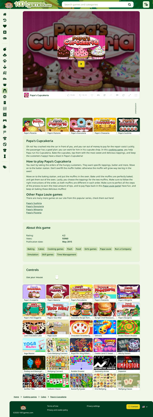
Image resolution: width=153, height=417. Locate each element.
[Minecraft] (5, 115)
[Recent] (5, 20)
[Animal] (5, 61)
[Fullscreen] (136, 95)
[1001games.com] (28, 4)
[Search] (129, 4)
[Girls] (5, 91)
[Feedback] (117, 95)
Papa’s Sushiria (34, 203)
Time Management (66, 254)
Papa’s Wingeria (34, 209)
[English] (145, 406)
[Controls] (98, 95)
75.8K (72, 94)
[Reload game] (123, 95)
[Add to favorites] (92, 95)
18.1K (83, 94)
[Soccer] (5, 144)
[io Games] (5, 97)
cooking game (115, 149)
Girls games (91, 249)
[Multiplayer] (5, 120)
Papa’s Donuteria (35, 206)
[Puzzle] (5, 126)
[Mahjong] (5, 103)
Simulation (32, 254)
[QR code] (104, 95)
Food (78, 249)
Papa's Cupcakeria (58, 397)
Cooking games (56, 249)
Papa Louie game (112, 185)
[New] (5, 32)
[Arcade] (5, 67)
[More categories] (5, 167)
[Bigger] (129, 95)
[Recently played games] (146, 4)
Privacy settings (93, 406)
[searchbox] (98, 4)
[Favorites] (5, 26)
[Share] (110, 95)
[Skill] (5, 138)
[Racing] (5, 132)
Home (16, 397)
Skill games (47, 254)
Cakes (41, 249)
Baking (31, 249)
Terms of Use (52, 406)
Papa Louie (105, 249)
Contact (134, 406)
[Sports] (5, 150)
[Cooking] (5, 85)
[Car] (5, 79)
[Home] (5, 14)
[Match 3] (5, 109)
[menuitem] (5, 14)
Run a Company (123, 249)
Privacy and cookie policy (57, 410)
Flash (69, 249)
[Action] (5, 49)
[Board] (5, 73)
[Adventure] (5, 55)
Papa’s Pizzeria (33, 212)
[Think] (5, 156)
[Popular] (5, 38)
